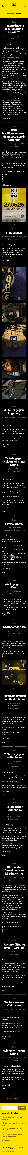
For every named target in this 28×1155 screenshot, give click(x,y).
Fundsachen (14, 232)
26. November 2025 (15, 816)
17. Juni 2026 (20, 144)
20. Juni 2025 (20, 877)
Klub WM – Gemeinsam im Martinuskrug (14, 870)
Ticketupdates (14, 523)
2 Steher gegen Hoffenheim (14, 755)
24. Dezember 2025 (15, 633)
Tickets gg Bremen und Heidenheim (14, 697)
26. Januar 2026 (15, 471)
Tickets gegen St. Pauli (14, 585)
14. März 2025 (22, 1058)
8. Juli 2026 (22, 36)
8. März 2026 (22, 236)
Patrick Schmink (10, 236)
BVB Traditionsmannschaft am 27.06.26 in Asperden (14, 134)
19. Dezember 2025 (15, 705)
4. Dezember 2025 (15, 764)
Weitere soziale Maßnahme (14, 1004)
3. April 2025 (22, 1009)
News (14, 21)
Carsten (11, 144)
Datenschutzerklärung (8, 1152)
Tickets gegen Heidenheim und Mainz (13, 461)
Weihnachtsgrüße (14, 627)
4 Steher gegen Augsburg (14, 411)
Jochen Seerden (11, 36)
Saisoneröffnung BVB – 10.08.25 (14, 946)
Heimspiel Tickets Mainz (14, 1052)
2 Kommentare (15, 38)
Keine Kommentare (15, 146)
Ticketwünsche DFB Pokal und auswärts (14, 29)
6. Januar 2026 (8, 594)
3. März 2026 (22, 417)
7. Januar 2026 (8, 530)
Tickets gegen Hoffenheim (14, 808)
